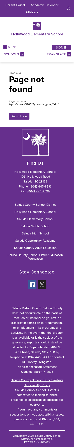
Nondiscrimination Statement (37, 367)
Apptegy (45, 441)
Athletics (32, 12)
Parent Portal (15, 5)
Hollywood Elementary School (35, 212)
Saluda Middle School (35, 226)
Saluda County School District (35, 204)
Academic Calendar (45, 5)
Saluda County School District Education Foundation (35, 256)
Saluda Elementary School (35, 219)
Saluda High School (35, 233)
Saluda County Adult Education (35, 248)
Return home (19, 116)
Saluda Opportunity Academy (35, 240)
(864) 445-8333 (40, 186)
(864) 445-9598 (38, 191)
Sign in (61, 47)
